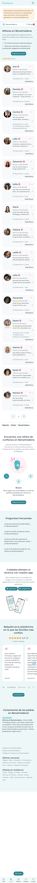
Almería (20, 775)
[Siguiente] (23, 416)
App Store (12, 589)
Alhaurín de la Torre (9, 763)
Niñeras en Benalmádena (11, 750)
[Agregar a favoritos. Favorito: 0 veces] (31, 89)
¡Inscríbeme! (18, 695)
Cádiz (11, 777)
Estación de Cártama (21, 765)
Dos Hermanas (20, 777)
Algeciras (29, 777)
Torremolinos (26, 760)
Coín (4, 765)
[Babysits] (7, 3)
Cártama (10, 765)
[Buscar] (3, 24)
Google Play (26, 589)
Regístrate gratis (18, 53)
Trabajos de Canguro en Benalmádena (16, 753)
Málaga (5, 760)
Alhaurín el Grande (23, 763)
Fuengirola (17, 760)
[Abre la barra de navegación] (33, 3)
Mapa (19, 873)
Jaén (4, 780)
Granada (24, 772)
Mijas (10, 760)
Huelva (26, 775)
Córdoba (17, 772)
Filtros (30, 24)
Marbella (5, 777)
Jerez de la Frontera (9, 775)
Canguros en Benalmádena (12, 748)
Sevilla (5, 772)
